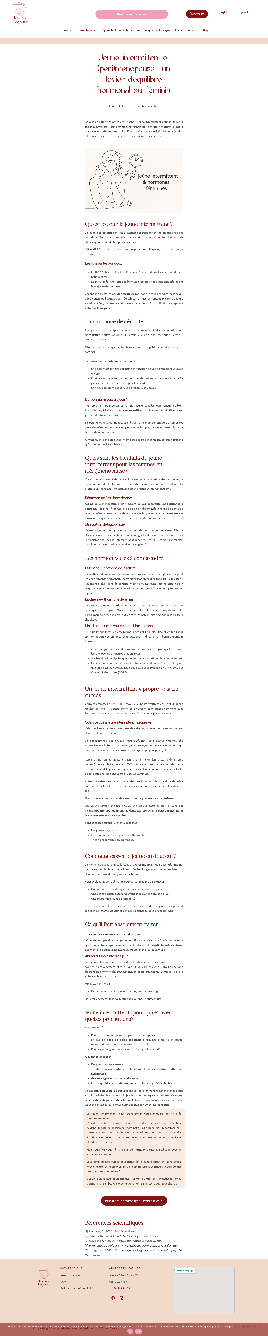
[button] (87, 30)
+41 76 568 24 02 (119, 1288)
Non (138, 1331)
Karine (179, 30)
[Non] (264, 1329)
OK (130, 1331)
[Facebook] (113, 1298)
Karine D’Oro (117, 106)
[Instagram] (122, 1298)
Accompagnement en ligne (153, 30)
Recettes (193, 30)
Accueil (68, 30)
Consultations (86, 30)
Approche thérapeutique (117, 30)
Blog (206, 30)
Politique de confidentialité (247, 1326)
